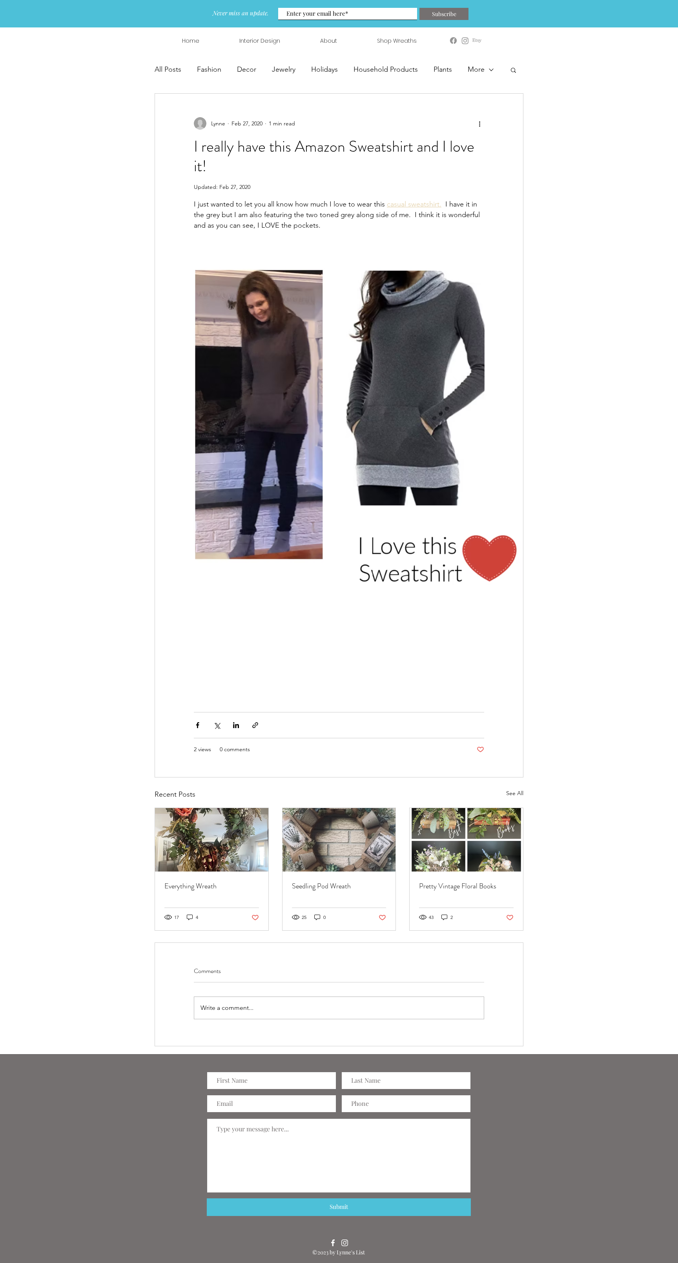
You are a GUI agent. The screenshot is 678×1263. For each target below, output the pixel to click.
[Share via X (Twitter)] (217, 725)
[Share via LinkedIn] (236, 725)
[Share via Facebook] (197, 725)
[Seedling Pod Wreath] (339, 840)
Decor (246, 69)
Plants (443, 69)
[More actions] (479, 123)
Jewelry (283, 69)
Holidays (324, 69)
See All (514, 793)
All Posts (168, 69)
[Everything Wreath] (211, 840)
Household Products (386, 69)
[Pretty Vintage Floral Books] (466, 840)
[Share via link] (255, 725)
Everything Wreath (190, 886)
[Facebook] (332, 1242)
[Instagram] (344, 1242)
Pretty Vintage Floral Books (457, 886)
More (476, 69)
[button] (513, 70)
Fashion (209, 69)
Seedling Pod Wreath (321, 886)
